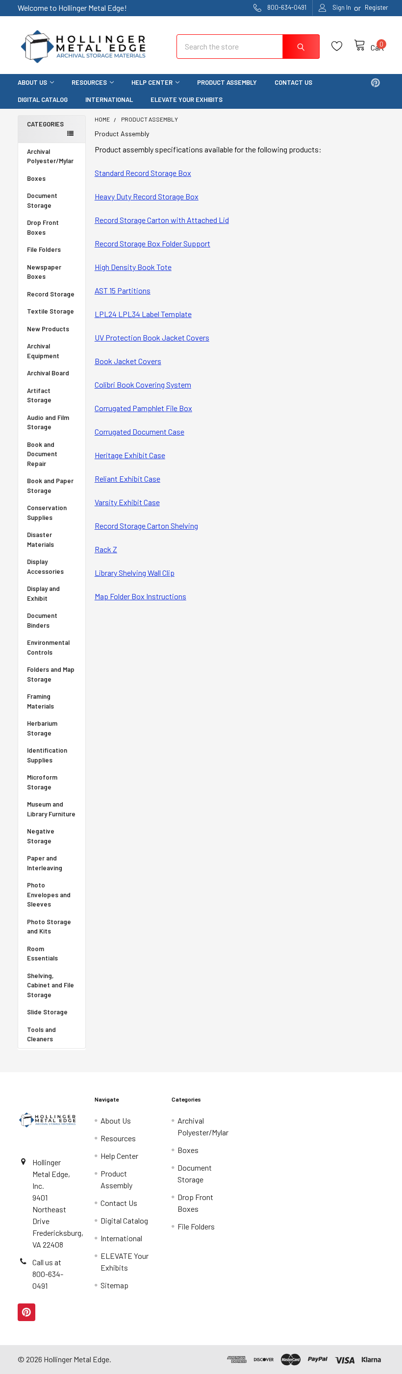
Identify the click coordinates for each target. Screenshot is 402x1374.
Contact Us (293, 82)
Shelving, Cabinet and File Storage (50, 985)
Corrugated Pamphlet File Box (143, 408)
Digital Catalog (43, 99)
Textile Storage (50, 311)
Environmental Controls (48, 647)
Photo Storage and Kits (49, 926)
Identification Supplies (47, 755)
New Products (48, 329)
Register (376, 7)
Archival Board (48, 373)
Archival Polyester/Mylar (50, 156)
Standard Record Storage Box (143, 172)
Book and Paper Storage (50, 485)
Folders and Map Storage (51, 674)
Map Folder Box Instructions (140, 596)
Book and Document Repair (42, 454)
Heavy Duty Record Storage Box (147, 196)
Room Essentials (42, 953)
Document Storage (42, 200)
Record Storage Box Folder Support (152, 243)
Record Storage (51, 294)
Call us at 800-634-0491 (47, 1273)
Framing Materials (40, 701)
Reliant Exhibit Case (127, 478)
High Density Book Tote (133, 266)
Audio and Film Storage (48, 422)
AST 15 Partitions (123, 290)
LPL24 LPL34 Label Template (143, 314)
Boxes (36, 178)
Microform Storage (42, 782)
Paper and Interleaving (44, 863)
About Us (32, 82)
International (109, 99)
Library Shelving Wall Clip (135, 572)
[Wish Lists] (342, 46)
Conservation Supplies (47, 512)
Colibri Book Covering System (143, 384)
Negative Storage (40, 836)
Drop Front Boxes (43, 227)
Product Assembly (227, 82)
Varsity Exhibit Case (127, 502)
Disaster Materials (40, 539)
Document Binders (42, 620)
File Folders (44, 249)
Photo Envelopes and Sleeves (49, 894)
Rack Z (106, 549)
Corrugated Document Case (139, 431)
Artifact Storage (39, 395)
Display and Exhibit (43, 593)
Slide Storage (47, 1012)
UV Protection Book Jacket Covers (152, 337)
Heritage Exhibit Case (130, 455)
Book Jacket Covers (128, 361)
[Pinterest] (375, 83)
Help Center (152, 82)
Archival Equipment (43, 351)
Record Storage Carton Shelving (146, 525)
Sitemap (114, 1285)
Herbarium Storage (42, 728)
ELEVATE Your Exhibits (187, 99)
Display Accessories (45, 566)
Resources (89, 82)
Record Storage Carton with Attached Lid (162, 219)
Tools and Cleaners (41, 1034)
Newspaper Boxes (44, 272)
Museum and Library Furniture (51, 809)
